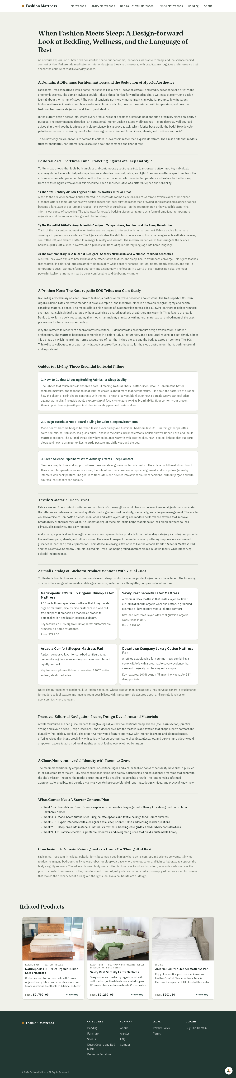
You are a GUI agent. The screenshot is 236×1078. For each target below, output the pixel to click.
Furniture (93, 1033)
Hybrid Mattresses (171, 6)
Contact (125, 1044)
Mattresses (78, 6)
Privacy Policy (161, 1028)
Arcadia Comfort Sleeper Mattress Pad (181, 969)
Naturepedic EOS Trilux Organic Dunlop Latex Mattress (51, 971)
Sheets (91, 1039)
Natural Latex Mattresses (137, 6)
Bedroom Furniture (99, 1054)
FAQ (122, 1039)
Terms (157, 1033)
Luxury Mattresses (103, 6)
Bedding (193, 6)
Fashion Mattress (41, 6)
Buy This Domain (196, 1028)
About (208, 6)
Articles (125, 1033)
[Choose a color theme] (229, 1071)
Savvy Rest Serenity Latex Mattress (114, 972)
